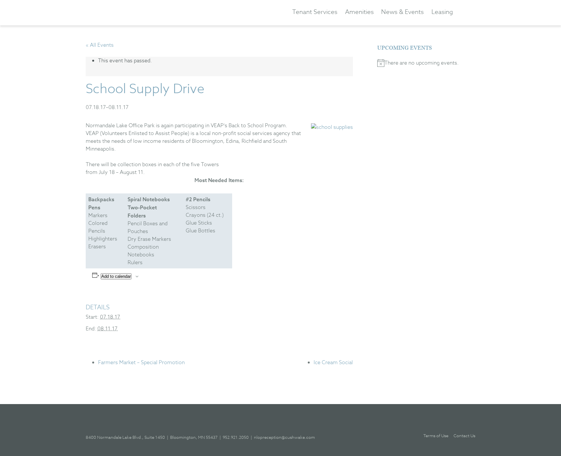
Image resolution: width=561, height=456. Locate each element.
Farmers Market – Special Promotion (141, 362)
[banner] (142, 12)
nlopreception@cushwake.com (284, 437)
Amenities (359, 12)
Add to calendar (116, 276)
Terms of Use (435, 435)
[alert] (423, 63)
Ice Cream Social (333, 362)
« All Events (100, 45)
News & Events (402, 12)
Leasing (442, 12)
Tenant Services (314, 12)
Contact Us (464, 435)
